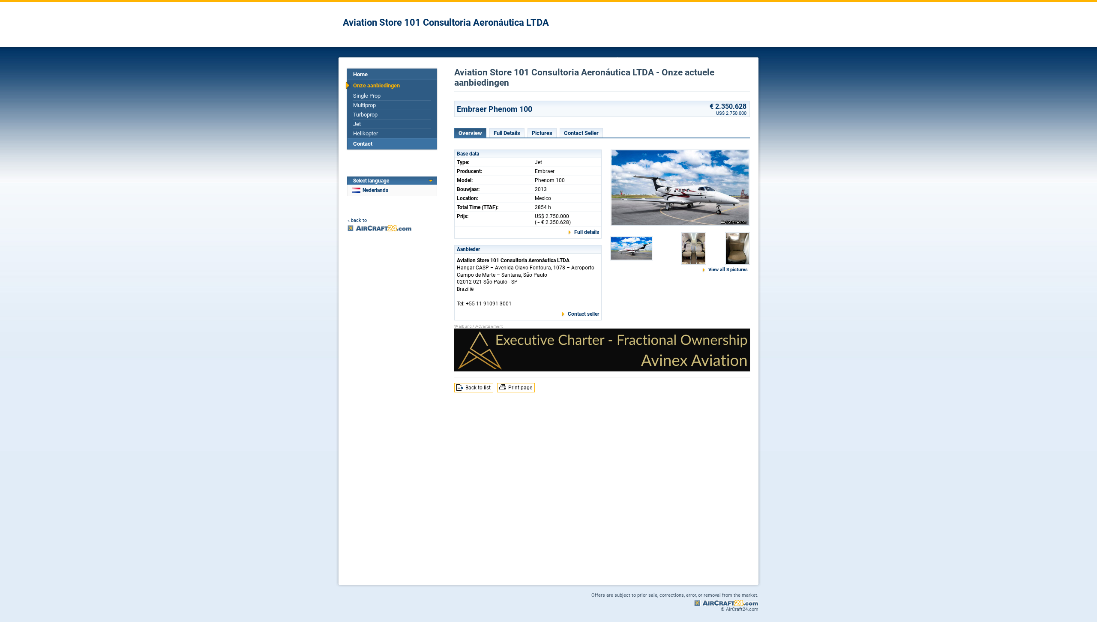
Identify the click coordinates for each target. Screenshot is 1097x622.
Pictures (542, 133)
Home (360, 74)
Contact (362, 144)
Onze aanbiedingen (376, 85)
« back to (357, 220)
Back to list (478, 388)
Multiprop (364, 105)
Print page (520, 388)
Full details (586, 232)
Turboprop (365, 114)
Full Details (507, 133)
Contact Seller (581, 133)
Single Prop (367, 96)
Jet (357, 124)
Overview (470, 133)
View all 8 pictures (728, 269)
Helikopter (365, 133)
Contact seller (583, 314)
